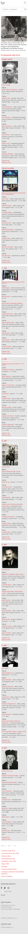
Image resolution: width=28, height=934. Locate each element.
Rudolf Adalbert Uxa (8, 673)
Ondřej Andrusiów (7, 314)
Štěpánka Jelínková (7, 154)
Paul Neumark (6, 255)
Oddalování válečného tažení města (12, 574)
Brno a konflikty (6, 876)
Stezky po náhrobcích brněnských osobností (12, 873)
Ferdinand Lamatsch (8, 369)
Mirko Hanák (6, 619)
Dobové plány (6, 856)
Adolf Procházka (6, 205)
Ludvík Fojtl (5, 697)
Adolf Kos (4, 808)
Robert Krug (5, 482)
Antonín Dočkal (6, 346)
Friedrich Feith (6, 398)
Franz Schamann (7, 791)
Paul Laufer (5, 199)
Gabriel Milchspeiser (8, 229)
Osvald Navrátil (6, 223)
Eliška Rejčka (5, 288)
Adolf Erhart (5, 817)
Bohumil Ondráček (7, 247)
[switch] (2, 891)
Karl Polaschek (6, 117)
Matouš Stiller (6, 296)
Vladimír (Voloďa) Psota (9, 704)
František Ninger (7, 212)
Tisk (14, 846)
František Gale (6, 532)
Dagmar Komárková (8, 416)
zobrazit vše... (6, 160)
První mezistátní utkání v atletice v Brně (14, 731)
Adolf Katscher (6, 600)
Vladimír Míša (6, 98)
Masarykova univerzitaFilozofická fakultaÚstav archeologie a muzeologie (10, 907)
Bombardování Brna (8, 859)
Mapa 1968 (5, 864)
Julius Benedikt (6, 611)
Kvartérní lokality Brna (9, 869)
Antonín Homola (7, 626)
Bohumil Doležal (7, 407)
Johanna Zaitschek (7, 686)
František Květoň (7, 487)
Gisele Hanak (6, 340)
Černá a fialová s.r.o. (7, 927)
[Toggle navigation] (25, 2)
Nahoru (3, 846)
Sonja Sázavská (6, 714)
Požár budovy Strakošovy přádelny (12, 303)
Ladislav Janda (6, 523)
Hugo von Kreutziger (8, 385)
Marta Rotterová (7, 126)
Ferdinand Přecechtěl (8, 517)
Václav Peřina (6, 135)
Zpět (9, 846)
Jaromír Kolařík (6, 633)
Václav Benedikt (6, 680)
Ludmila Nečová (6, 822)
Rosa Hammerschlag (8, 322)
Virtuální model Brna (8, 851)
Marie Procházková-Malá (9, 782)
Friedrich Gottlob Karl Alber (10, 775)
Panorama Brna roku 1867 (10, 853)
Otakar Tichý (6, 143)
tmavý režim (7, 891)
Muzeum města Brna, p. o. (9, 918)
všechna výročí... (6, 162)
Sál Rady (4, 866)
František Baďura (7, 107)
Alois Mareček (6, 497)
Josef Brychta (6, 333)
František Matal (6, 585)
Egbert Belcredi (6, 376)
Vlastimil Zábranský (8, 424)
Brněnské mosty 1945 (8, 861)
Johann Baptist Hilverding (9, 89)
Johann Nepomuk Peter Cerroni (11, 471)
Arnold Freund (6, 799)
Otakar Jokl (5, 394)
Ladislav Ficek (6, 238)
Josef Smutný (6, 830)
